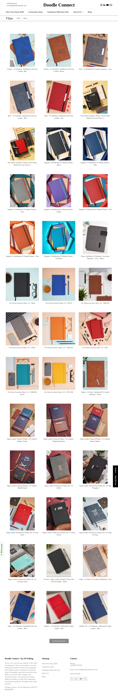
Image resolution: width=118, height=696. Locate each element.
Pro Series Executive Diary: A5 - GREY (22, 348)
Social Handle (75, 674)
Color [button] (18, 18)
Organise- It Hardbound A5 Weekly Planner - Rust (22, 256)
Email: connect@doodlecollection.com (84, 670)
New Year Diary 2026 (15, 12)
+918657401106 (76, 665)
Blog (90, 12)
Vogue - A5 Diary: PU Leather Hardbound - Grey (95, 579)
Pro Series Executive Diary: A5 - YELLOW (58, 392)
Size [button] (25, 18)
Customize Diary (35, 12)
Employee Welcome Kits (58, 12)
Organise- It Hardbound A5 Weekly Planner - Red (95, 209)
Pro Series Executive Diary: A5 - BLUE (59, 303)
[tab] (20, 18)
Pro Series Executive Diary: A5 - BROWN (95, 303)
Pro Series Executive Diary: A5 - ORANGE (58, 348)
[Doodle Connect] (101, 5)
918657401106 (12, 3)
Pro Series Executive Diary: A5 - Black (22, 303)
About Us (77, 12)
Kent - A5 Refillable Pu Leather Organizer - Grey (95, 69)
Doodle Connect (59, 5)
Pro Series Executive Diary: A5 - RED (95, 348)
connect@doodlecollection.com (16, 5)
